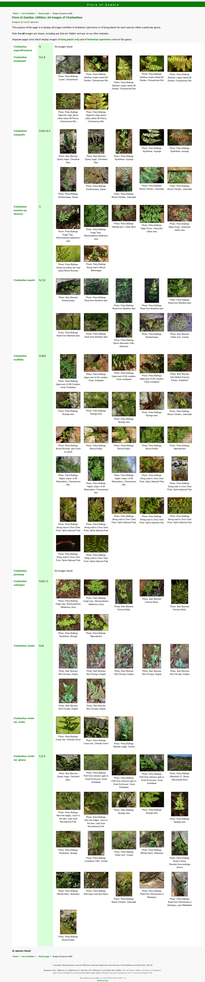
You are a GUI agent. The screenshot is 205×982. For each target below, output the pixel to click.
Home (15, 13)
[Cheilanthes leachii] (68, 286)
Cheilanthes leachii (24, 280)
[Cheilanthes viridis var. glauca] (68, 762)
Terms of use (102, 981)
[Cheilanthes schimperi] (68, 588)
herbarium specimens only (102, 39)
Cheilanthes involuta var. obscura (20, 210)
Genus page (43, 13)
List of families (28, 13)
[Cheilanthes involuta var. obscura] (68, 216)
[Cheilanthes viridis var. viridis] (68, 725)
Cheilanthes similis (24, 645)
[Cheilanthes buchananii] (68, 64)
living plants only (69, 39)
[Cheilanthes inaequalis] (68, 141)
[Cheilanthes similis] (68, 656)
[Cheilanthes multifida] (68, 366)
